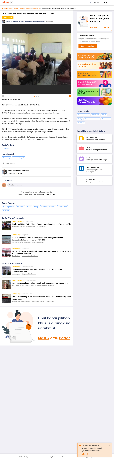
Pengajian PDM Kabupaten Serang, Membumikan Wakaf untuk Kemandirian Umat (37, 270)
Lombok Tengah (25, 8)
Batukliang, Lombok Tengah (35, 21)
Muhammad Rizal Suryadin (15, 21)
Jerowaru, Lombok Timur (30, 256)
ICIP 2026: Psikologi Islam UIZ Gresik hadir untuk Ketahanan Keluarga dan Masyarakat (41, 298)
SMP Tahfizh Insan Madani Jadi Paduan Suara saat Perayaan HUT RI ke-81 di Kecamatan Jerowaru (41, 252)
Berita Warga (13, 8)
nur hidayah (16, 274)
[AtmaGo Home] (8, 2)
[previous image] (3, 96)
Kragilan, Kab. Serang (29, 274)
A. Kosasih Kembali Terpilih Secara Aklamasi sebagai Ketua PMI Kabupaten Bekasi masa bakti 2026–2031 (37, 238)
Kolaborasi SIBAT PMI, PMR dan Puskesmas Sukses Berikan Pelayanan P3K (41, 224)
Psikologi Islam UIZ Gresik (20, 301)
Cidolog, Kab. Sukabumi (46, 286)
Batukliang (36, 8)
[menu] (111, 2)
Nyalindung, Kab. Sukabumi (36, 227)
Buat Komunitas (87, 46)
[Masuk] (19, 326)
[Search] (90, 2)
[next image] (70, 96)
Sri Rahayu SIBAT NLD (18, 227)
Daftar (104, 2)
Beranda (5, 8)
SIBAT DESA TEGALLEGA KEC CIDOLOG (24, 286)
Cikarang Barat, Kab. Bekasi (34, 242)
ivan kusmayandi (17, 242)
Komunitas (6, 149)
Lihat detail (86, 454)
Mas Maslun (16, 256)
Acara (88, 157)
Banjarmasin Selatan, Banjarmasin (42, 301)
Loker (88, 147)
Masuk (96, 2)
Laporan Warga (92, 167)
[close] (109, 445)
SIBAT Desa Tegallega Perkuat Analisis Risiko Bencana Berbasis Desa (40, 283)
